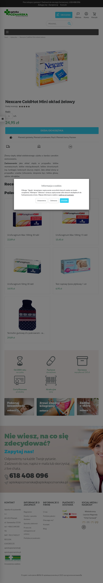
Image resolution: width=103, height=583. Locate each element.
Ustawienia (41, 201)
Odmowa (53, 201)
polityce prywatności (66, 195)
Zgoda (64, 201)
